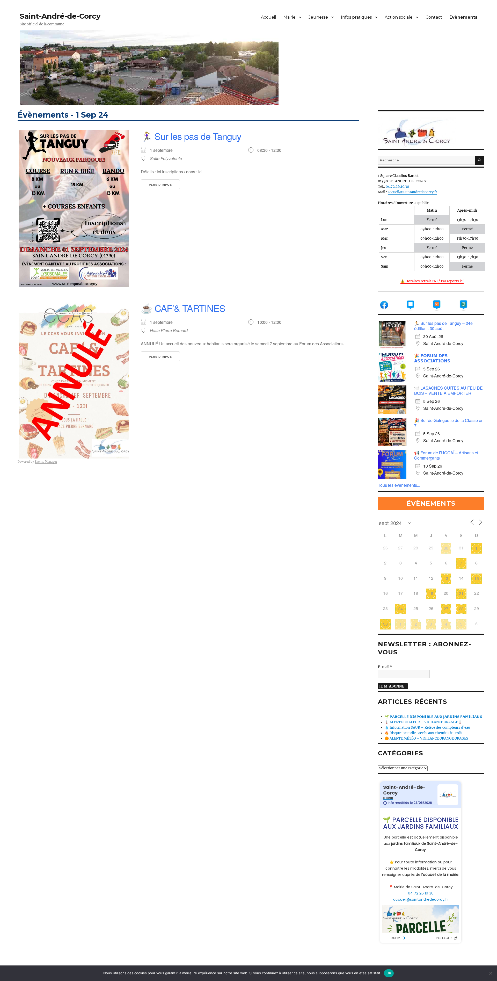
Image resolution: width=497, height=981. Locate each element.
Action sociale (399, 17)
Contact (434, 17)
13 (446, 578)
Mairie (289, 17)
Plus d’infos (160, 185)
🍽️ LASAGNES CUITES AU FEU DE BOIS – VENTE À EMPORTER (448, 390)
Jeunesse (318, 17)
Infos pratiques (356, 17)
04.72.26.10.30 (397, 186)
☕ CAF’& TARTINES (183, 307)
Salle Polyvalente (166, 158)
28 (461, 609)
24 (400, 609)
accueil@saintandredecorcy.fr (412, 192)
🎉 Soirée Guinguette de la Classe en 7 (449, 422)
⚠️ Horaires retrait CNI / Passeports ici (432, 281)
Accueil (268, 17)
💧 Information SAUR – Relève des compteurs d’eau (427, 727)
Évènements (463, 17)
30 (446, 548)
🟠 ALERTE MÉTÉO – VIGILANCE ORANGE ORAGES (426, 738)
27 (446, 609)
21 (461, 593)
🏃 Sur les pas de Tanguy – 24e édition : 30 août (443, 325)
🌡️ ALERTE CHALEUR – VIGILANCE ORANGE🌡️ (423, 722)
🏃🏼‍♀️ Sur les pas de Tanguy (191, 135)
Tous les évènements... (399, 485)
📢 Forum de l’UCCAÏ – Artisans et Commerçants (446, 455)
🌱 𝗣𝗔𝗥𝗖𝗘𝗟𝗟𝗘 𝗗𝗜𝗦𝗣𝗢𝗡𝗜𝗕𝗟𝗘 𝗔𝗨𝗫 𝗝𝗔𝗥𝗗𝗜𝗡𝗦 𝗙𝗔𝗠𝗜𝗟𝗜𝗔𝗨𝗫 (433, 716)
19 (431, 593)
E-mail (385, 667)
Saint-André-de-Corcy (60, 16)
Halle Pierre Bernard (169, 330)
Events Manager (46, 461)
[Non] (490, 973)
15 (476, 578)
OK (388, 973)
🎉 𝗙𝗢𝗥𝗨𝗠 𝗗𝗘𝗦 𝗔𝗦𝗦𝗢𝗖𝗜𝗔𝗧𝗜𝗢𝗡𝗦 (432, 358)
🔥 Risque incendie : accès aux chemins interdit (424, 733)
